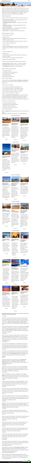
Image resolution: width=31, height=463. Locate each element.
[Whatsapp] (29, 461)
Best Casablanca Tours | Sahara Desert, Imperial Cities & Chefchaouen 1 (15, 4)
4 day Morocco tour (6, 1)
